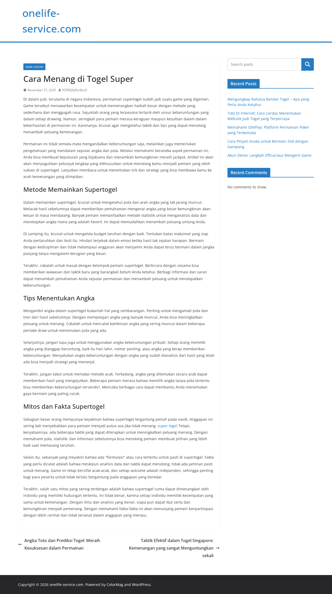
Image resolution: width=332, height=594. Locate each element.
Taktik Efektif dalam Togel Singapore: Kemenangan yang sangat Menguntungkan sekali (171, 548)
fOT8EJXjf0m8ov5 (74, 90)
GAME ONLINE (34, 67)
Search (307, 64)
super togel (167, 425)
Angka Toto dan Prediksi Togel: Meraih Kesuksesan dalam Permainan (62, 544)
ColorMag (115, 584)
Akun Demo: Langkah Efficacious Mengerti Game (269, 155)
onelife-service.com (66, 584)
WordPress (141, 584)
